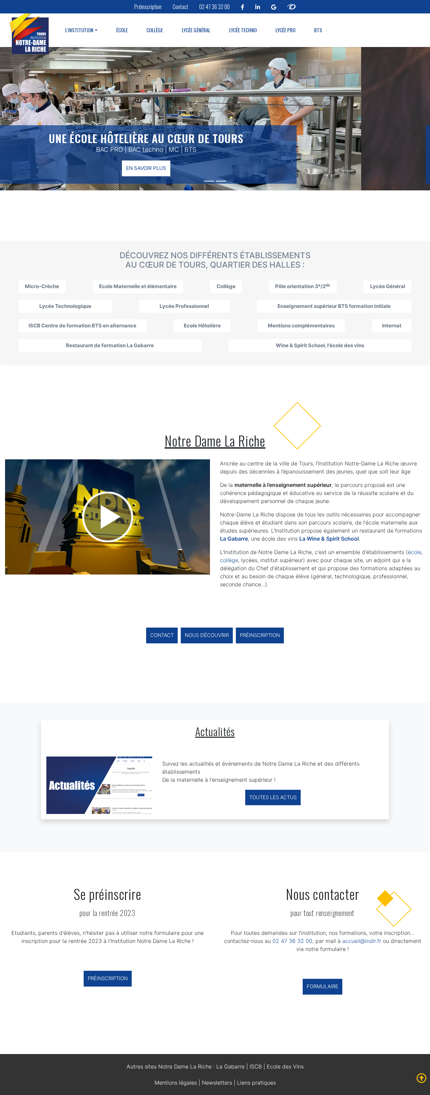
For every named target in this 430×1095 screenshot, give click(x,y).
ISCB (256, 1066)
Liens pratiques (256, 1082)
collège (229, 560)
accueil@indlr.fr (361, 941)
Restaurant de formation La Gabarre (110, 345)
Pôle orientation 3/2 (302, 286)
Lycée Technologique (65, 306)
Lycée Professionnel (184, 306)
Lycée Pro (285, 30)
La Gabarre (230, 1066)
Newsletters (217, 1082)
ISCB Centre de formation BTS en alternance (82, 325)
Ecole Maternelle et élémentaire (138, 286)
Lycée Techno (243, 30)
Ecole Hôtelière (202, 325)
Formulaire (322, 986)
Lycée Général (196, 30)
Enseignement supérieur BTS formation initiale (334, 306)
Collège (154, 30)
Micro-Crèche (42, 286)
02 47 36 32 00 (214, 7)
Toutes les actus (273, 797)
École (122, 30)
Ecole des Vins (285, 1066)
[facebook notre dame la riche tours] (242, 7)
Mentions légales (176, 1082)
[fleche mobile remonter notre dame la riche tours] (421, 1078)
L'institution (79, 30)
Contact (180, 7)
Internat (391, 325)
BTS (318, 30)
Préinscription (148, 7)
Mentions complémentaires (301, 325)
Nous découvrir (207, 635)
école (414, 552)
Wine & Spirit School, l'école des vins (320, 345)
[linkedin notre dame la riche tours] (257, 7)
